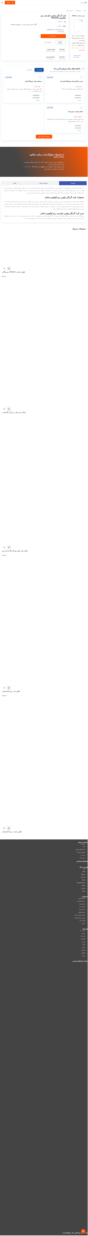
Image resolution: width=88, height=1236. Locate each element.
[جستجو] (17, 2)
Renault (4, 555)
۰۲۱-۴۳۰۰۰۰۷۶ (9, 2)
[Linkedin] (81, 863)
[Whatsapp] (83, 863)
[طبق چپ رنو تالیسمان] (19, 620)
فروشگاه (78, 10)
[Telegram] (87, 863)
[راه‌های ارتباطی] (83, 1231)
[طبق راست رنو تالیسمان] (19, 761)
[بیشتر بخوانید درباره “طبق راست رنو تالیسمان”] (9, 828)
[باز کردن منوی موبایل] (2, 2)
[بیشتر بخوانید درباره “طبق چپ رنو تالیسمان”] (9, 688)
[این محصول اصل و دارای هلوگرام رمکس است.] (65, 30)
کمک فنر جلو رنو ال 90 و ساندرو (15, 551)
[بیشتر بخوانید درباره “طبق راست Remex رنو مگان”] (9, 268)
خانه (84, 10)
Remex (4, 276)
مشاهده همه (39, 69)
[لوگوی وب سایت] (84, 2)
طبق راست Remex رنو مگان (13, 272)
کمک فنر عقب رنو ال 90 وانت (14, 412)
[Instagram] (85, 863)
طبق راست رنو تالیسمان (12, 831)
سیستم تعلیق (69, 10)
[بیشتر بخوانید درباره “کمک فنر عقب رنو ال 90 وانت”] (9, 409)
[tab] (73, 183)
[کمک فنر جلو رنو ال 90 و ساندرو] (19, 480)
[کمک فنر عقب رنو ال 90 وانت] (19, 342)
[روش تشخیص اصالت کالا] (73, 56)
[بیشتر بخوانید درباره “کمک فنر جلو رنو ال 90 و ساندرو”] (9, 547)
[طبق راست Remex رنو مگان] (19, 249)
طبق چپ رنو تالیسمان (11, 691)
